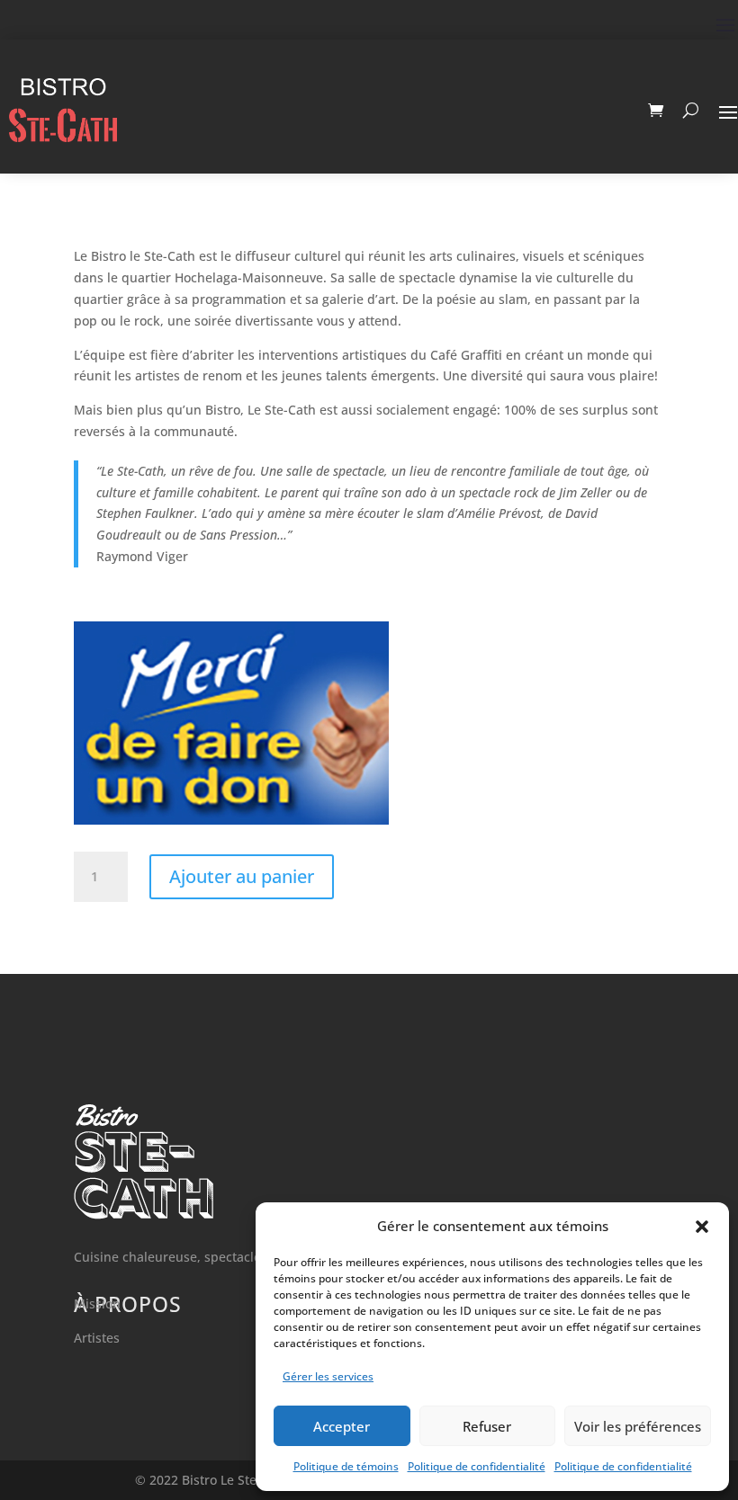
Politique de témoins (346, 1466)
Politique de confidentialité (476, 1466)
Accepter (341, 1426)
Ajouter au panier (241, 876)
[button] (702, 1227)
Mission (97, 1303)
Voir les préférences (637, 1426)
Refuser (487, 1426)
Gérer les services (328, 1376)
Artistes (97, 1337)
